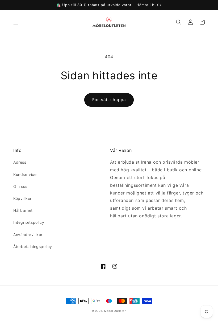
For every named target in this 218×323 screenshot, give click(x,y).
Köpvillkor (22, 198)
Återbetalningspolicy (32, 246)
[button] (16, 22)
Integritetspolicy (28, 222)
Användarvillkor (28, 234)
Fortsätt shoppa (109, 99)
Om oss (20, 186)
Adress (19, 162)
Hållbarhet (23, 210)
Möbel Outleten (115, 310)
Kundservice (25, 174)
